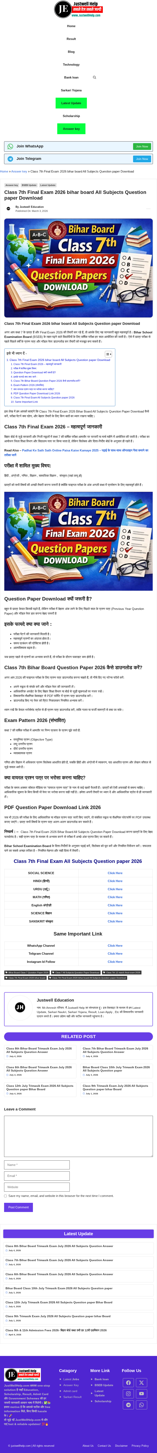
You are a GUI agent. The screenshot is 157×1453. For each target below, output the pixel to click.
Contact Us (104, 1445)
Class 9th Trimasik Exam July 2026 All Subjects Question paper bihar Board (115, 1087)
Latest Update (71, 103)
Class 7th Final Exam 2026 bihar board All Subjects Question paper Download (60, 360)
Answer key (71, 128)
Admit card (70, 1391)
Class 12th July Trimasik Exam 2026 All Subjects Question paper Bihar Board (39, 1087)
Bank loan (71, 77)
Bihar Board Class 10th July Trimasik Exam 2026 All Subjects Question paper (116, 1069)
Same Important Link (26, 401)
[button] (94, 77)
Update (108, 1385)
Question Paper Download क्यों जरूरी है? (34, 372)
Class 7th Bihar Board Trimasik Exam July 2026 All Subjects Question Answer (115, 1050)
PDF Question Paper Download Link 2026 (36, 393)
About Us (88, 1445)
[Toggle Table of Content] (106, 354)
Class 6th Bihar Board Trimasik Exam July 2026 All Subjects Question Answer (39, 1069)
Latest (71, 1379)
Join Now (142, 146)
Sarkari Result (72, 1397)
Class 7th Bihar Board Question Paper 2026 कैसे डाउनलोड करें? (46, 380)
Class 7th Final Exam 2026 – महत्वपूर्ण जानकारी (37, 364)
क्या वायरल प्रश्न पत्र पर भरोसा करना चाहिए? (33, 389)
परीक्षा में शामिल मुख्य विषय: (25, 368)
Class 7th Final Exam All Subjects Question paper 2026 (44, 397)
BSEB (99, 1385)
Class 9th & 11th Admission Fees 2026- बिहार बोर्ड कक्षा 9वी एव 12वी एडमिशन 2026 (56, 1330)
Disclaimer (121, 1445)
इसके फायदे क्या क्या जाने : (25, 376)
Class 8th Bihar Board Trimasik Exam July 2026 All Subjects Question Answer (39, 1050)
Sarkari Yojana (71, 90)
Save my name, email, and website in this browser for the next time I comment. (61, 1196)
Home (71, 26)
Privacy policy (140, 1445)
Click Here (115, 873)
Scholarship (71, 116)
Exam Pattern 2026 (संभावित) (28, 385)
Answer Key (71, 1385)
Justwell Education (32, 206)
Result (71, 39)
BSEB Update (29, 185)
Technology (71, 64)
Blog (71, 51)
